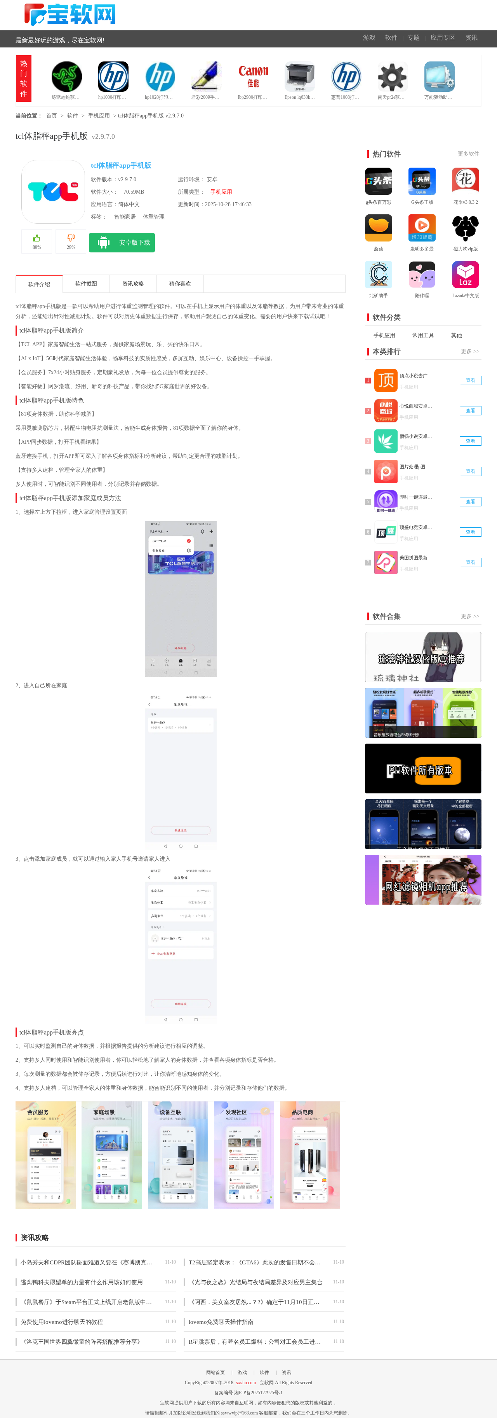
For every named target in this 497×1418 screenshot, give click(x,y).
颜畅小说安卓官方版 (417, 436)
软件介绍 (39, 284)
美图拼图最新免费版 (417, 557)
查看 (470, 380)
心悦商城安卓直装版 (417, 406)
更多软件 (469, 154)
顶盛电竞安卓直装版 (417, 527)
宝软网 (71, 15)
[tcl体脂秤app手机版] (46, 1205)
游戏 (369, 37)
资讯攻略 (133, 284)
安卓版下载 (134, 242)
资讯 (471, 37)
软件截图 (86, 284)
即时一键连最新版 (417, 497)
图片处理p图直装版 (417, 466)
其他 (456, 335)
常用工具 (423, 335)
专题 (413, 37)
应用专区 (443, 37)
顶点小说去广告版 (417, 375)
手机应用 (99, 116)
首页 (51, 116)
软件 (391, 37)
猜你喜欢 (180, 284)
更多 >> (470, 351)
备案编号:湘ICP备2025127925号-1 (248, 1392)
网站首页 (215, 1372)
